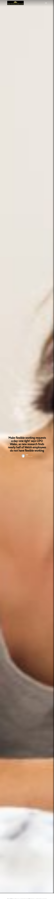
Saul (27, 454)
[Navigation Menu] (46, 3)
